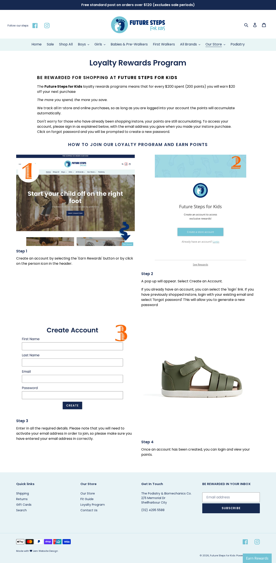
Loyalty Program (92, 504)
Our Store (87, 493)
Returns (22, 499)
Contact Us (88, 510)
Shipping (22, 493)
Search (21, 510)
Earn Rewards (257, 558)
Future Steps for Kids (222, 555)
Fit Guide (87, 499)
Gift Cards (23, 504)
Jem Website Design (45, 551)
